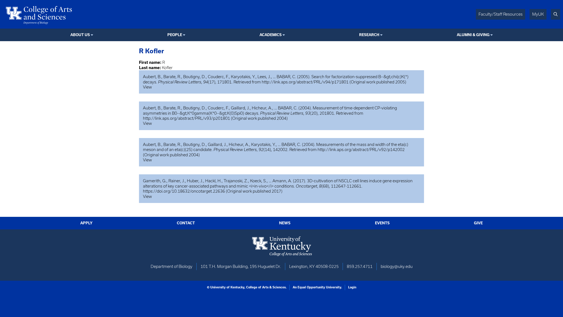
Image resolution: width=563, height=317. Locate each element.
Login (352, 287)
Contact (186, 223)
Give (478, 223)
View (147, 87)
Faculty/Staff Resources (501, 14)
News (285, 223)
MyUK (538, 14)
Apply (86, 223)
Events (382, 223)
